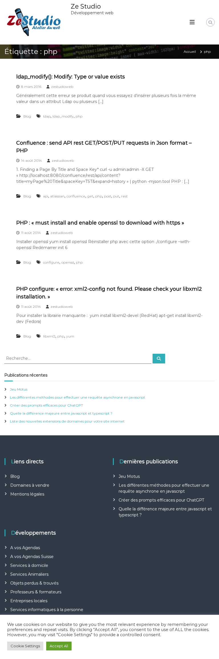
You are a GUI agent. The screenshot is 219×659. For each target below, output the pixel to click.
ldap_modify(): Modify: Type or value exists (70, 77)
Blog (27, 116)
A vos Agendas (25, 547)
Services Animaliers (29, 574)
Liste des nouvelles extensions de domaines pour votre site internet (67, 421)
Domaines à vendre (29, 485)
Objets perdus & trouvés (34, 583)
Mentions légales (27, 494)
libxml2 (49, 336)
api (45, 196)
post (107, 196)
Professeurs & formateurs (35, 592)
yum (70, 336)
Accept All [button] (59, 646)
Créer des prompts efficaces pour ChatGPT (46, 405)
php (79, 116)
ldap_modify (63, 116)
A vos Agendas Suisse (32, 556)
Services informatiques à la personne (46, 609)
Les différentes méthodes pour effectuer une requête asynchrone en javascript (77, 397)
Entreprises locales (28, 600)
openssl (67, 262)
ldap (46, 116)
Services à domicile (29, 565)
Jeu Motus (18, 389)
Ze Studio (86, 6)
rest (124, 196)
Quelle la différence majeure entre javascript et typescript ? (61, 413)
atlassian (57, 196)
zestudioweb (62, 86)
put (116, 196)
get (90, 196)
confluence (75, 196)
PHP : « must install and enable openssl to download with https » (100, 223)
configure (51, 262)
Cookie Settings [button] (25, 646)
